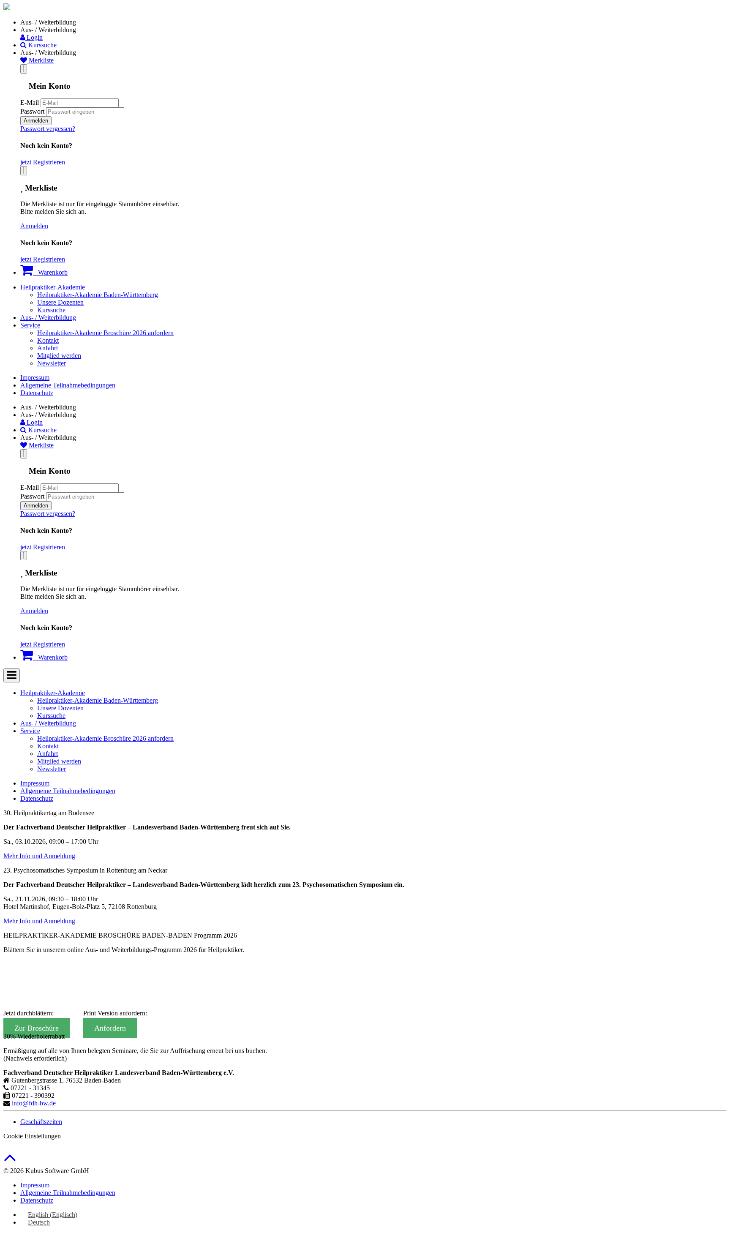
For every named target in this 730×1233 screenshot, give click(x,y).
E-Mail (29, 102)
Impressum (34, 377)
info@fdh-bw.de (34, 1103)
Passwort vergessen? (47, 128)
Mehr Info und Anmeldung (39, 855)
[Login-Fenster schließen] (23, 69)
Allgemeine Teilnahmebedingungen (67, 385)
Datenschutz (36, 392)
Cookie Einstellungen (32, 1136)
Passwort (32, 111)
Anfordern (110, 1028)
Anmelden (36, 120)
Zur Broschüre (36, 1028)
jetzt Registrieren (42, 162)
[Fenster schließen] (23, 170)
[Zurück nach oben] (9, 1161)
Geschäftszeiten (41, 1121)
